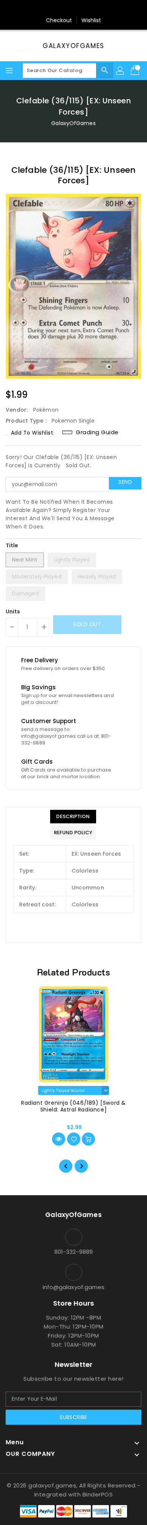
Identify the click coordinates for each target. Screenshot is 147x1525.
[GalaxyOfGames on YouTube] (80, 8)
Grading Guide (97, 432)
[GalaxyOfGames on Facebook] (52, 8)
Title (12, 545)
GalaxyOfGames (73, 46)
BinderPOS (98, 1494)
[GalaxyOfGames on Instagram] (66, 8)
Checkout (59, 20)
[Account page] (120, 70)
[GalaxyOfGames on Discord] (95, 8)
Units (13, 611)
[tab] (73, 816)
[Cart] (135, 70)
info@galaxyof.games (74, 1287)
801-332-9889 (73, 1252)
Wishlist (91, 20)
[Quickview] (58, 1139)
